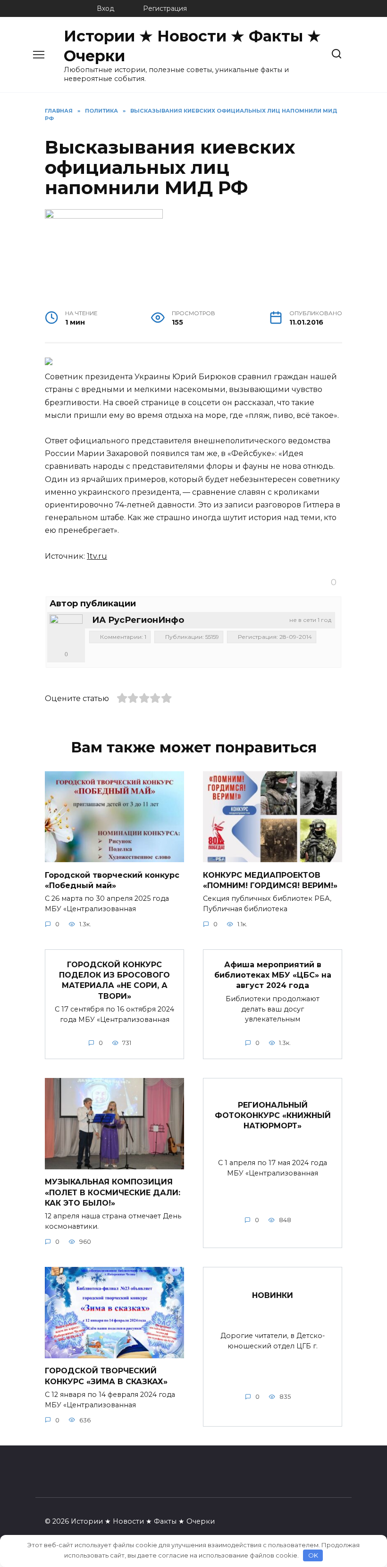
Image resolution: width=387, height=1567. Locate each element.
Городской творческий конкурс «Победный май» (112, 880)
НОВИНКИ (272, 1295)
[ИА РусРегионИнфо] (66, 630)
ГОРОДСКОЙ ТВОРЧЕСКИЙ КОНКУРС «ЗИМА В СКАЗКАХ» (106, 1376)
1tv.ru (97, 556)
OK (313, 1555)
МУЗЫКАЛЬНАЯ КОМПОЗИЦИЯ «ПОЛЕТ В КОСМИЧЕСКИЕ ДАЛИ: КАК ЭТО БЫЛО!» (112, 1192)
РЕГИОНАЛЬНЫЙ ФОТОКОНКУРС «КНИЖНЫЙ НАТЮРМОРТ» (273, 1115)
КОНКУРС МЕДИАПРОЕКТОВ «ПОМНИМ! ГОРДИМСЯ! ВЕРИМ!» (270, 880)
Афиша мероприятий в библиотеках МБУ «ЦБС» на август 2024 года (272, 975)
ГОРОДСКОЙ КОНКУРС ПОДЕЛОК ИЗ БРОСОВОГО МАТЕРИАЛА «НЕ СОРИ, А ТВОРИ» (114, 980)
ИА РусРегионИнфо (138, 620)
